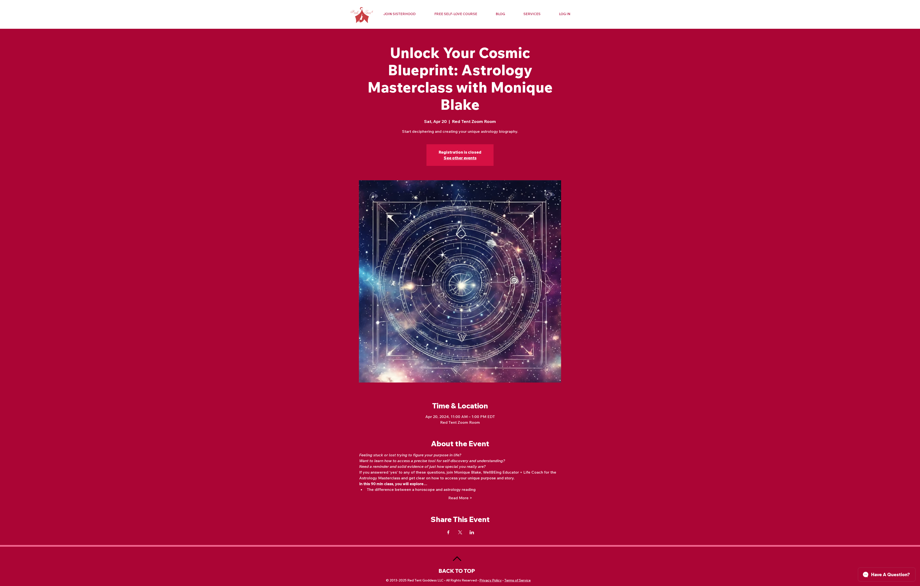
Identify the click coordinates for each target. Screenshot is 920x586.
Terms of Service (517, 580)
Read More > (460, 497)
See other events (460, 158)
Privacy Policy (490, 580)
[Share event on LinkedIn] (472, 532)
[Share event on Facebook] (448, 532)
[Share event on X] (460, 532)
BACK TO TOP (457, 571)
